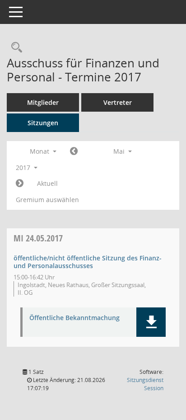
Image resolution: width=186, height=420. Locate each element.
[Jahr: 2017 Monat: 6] (19, 183)
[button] (151, 322)
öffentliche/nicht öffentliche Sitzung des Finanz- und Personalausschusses (88, 262)
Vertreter (117, 102)
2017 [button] (24, 167)
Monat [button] (40, 151)
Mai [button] (119, 151)
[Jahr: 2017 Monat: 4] (73, 151)
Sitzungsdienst (145, 384)
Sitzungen (43, 122)
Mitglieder (43, 102)
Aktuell (47, 183)
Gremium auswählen (47, 199)
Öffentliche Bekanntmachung (74, 318)
